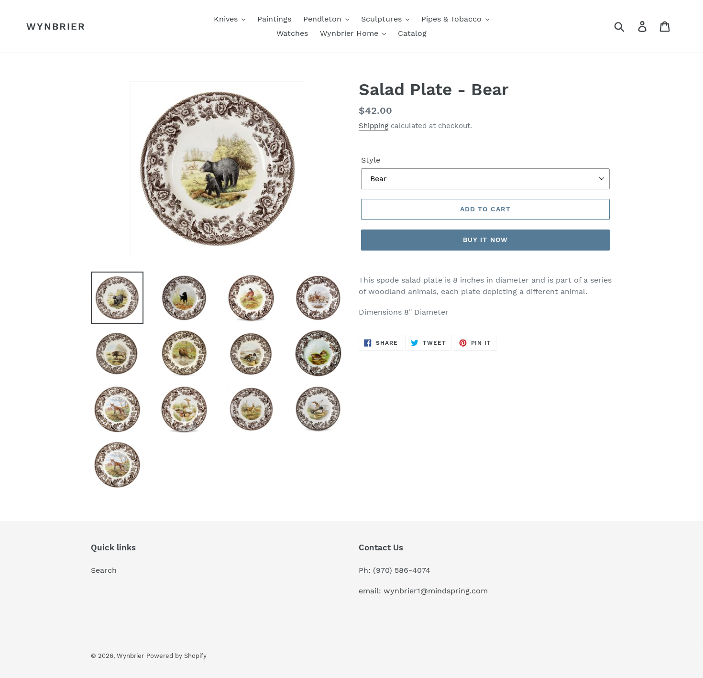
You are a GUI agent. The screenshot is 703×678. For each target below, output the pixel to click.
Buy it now (485, 239)
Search (104, 570)
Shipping (373, 125)
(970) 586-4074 (401, 570)
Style (370, 159)
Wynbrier (56, 26)
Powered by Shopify (176, 655)
